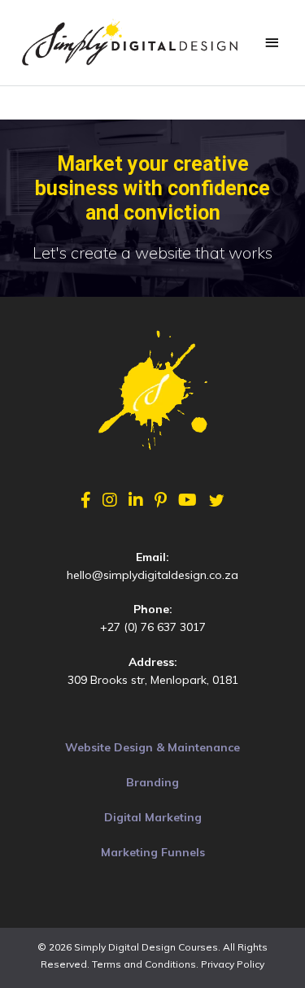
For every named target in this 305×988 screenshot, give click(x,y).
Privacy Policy (232, 964)
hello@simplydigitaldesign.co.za (152, 575)
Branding (152, 782)
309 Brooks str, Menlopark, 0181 (153, 679)
